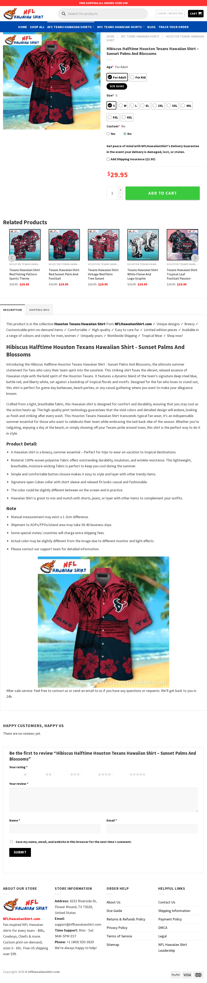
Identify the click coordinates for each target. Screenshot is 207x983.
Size (110, 95)
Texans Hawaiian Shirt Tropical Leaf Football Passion (182, 274)
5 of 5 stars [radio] (121, 774)
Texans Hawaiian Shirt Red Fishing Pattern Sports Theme (24, 274)
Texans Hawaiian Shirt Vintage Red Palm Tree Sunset (103, 274)
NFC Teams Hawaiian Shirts (119, 27)
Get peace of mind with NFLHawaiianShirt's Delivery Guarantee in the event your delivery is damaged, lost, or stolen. (153, 149)
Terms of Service (119, 936)
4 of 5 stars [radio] (90, 774)
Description (12, 310)
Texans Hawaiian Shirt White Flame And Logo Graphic (142, 274)
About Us (113, 902)
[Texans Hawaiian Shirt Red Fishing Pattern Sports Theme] (25, 245)
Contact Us (166, 902)
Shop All (37, 27)
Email (112, 820)
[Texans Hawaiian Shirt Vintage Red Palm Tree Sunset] (103, 245)
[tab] (12, 310)
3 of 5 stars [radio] (62, 774)
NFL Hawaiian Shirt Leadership (172, 947)
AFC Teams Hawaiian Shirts (69, 27)
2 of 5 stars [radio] (37, 774)
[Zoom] (8, 124)
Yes (113, 134)
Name (14, 820)
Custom (113, 126)
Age (110, 67)
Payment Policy (170, 919)
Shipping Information (174, 910)
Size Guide (114, 910)
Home (22, 27)
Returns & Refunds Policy (126, 919)
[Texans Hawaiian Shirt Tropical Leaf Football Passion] (182, 245)
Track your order (173, 27)
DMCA (162, 927)
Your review (18, 784)
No (129, 134)
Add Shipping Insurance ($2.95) (133, 159)
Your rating (18, 767)
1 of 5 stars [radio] (15, 774)
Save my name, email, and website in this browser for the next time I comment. (74, 842)
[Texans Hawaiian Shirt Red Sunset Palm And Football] (64, 245)
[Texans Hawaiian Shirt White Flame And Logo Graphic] (143, 245)
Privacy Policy (117, 927)
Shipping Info (39, 310)
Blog (151, 27)
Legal (162, 936)
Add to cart (162, 193)
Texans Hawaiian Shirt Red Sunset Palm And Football (64, 274)
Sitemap (113, 944)
